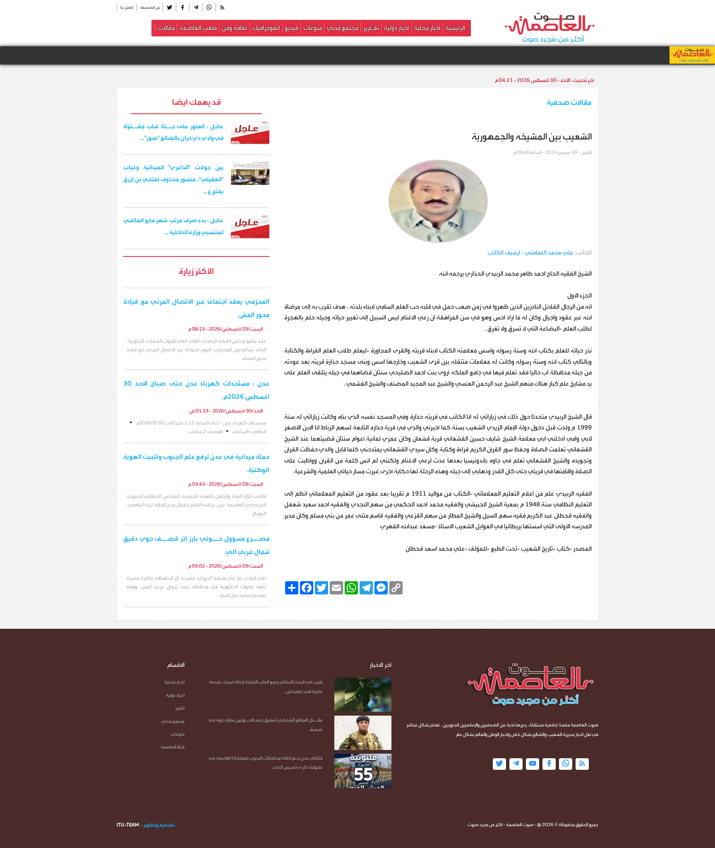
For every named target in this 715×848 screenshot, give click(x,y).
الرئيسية (455, 28)
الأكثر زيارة (196, 271)
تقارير (180, 708)
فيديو (291, 28)
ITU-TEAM (128, 825)
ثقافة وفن (234, 28)
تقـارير (371, 28)
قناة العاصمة (173, 747)
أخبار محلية (427, 28)
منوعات (312, 28)
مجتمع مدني (342, 28)
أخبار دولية (396, 28)
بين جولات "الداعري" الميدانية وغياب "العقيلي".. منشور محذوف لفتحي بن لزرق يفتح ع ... (173, 179)
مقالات (166, 28)
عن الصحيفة (150, 7)
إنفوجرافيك (266, 28)
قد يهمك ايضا (196, 102)
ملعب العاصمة (198, 28)
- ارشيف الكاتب (530, 252)
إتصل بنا (126, 7)
